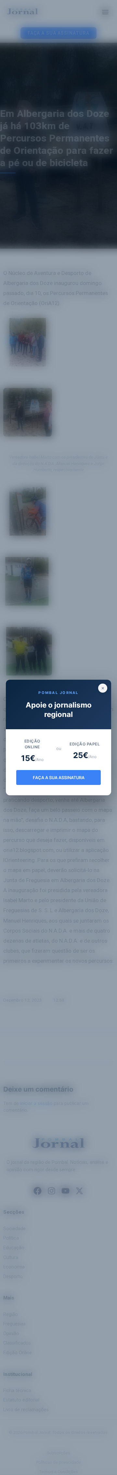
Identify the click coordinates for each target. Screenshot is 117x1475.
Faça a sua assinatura (58, 777)
